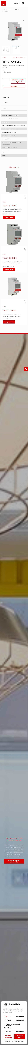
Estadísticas (9, 1020)
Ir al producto (9, 217)
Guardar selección (8, 1036)
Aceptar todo (20, 1036)
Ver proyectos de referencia (14, 861)
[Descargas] (15, 3)
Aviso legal (11, 1041)
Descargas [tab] (5, 108)
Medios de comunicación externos (13, 1024)
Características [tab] (6, 97)
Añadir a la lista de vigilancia (18, 81)
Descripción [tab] (5, 102)
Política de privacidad (18, 1041)
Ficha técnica (14, 86)
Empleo (6, 1041)
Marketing (9, 1031)
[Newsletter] (17, 3)
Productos (16, 9)
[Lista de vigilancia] (19, 3)
